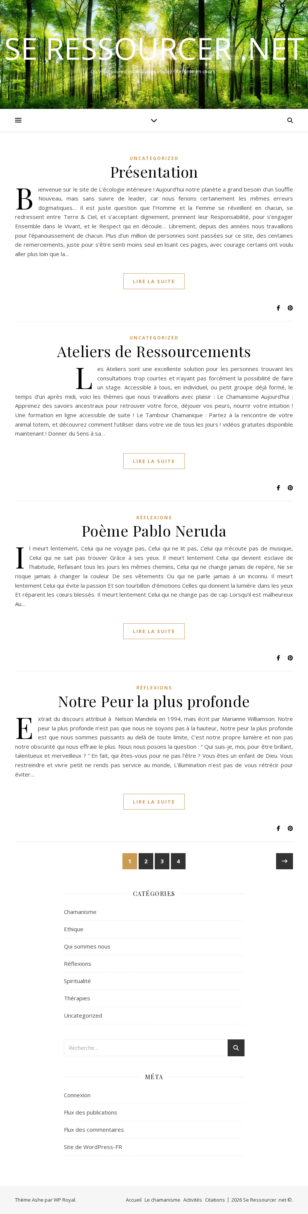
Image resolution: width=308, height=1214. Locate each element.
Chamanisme (80, 911)
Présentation (154, 171)
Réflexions (154, 517)
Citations (215, 1199)
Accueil (134, 1199)
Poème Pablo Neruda (154, 530)
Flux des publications (90, 1112)
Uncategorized (154, 158)
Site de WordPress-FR (93, 1147)
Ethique (73, 929)
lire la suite (154, 281)
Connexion (77, 1095)
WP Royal (64, 1199)
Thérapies (77, 998)
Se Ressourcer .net (154, 48)
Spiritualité (77, 981)
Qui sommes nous (87, 946)
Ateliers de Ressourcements (154, 351)
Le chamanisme (162, 1199)
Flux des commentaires (94, 1129)
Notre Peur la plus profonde (154, 701)
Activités (192, 1199)
